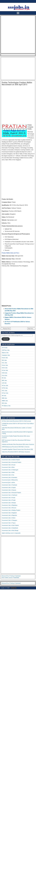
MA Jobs (4, 395)
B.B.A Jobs (4, 367)
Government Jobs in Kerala (8, 497)
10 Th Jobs (4, 347)
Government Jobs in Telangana (9, 520)
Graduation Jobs (6, 355)
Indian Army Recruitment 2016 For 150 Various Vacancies (16, 451)
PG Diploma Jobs (6, 405)
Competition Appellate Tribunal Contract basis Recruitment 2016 (17, 449)
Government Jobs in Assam (8, 464)
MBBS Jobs (5, 400)
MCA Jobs (4, 403)
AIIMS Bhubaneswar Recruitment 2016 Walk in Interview (15, 446)
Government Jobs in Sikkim (8, 517)
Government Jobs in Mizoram (9, 507)
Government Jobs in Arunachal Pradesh (11, 462)
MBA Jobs (4, 398)
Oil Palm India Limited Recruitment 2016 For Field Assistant (16, 421)
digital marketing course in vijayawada (11, 533)
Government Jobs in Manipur (9, 502)
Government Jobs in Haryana (9, 490)
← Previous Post (6, 328)
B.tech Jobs (5, 357)
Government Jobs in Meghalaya (9, 505)
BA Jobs (4, 378)
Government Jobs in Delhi (8, 472)
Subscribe (5, 339)
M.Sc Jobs (4, 390)
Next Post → (31, 328)
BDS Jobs (4, 380)
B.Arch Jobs (5, 365)
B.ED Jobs (4, 372)
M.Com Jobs (5, 385)
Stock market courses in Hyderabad (10, 577)
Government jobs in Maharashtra (10, 480)
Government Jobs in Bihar (8, 467)
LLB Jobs (4, 383)
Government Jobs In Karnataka (9, 477)
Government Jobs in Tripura (8, 523)
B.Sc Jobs (4, 362)
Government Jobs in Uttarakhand (10, 528)
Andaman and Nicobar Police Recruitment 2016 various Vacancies (18, 444)
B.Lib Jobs (4, 375)
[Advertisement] (18, 34)
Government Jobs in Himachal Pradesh (11, 492)
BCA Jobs (4, 360)
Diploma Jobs (5, 352)
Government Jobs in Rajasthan (9, 515)
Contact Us (13, 587)
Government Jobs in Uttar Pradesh (10, 525)
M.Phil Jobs (5, 388)
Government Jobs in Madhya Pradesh (11, 510)
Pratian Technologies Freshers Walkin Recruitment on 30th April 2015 (17, 83)
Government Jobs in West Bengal (10, 530)
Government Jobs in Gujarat (9, 487)
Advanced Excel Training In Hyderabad (11, 576)
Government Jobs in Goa (8, 475)
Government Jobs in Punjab (8, 500)
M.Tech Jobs (5, 393)
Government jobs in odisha (8, 482)
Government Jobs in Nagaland (9, 512)
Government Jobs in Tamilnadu (9, 485)
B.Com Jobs (5, 370)
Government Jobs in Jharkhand (9, 495)
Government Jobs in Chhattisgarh (10, 469)
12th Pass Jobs (6, 350)
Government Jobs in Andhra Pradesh (11, 459)
